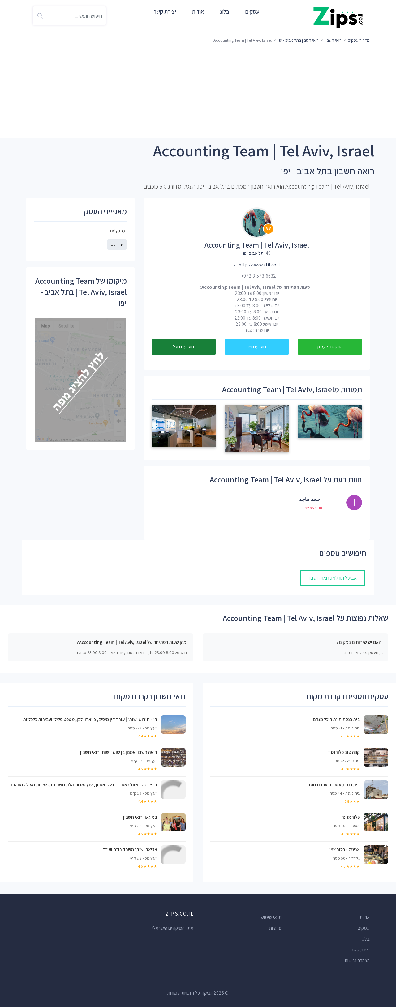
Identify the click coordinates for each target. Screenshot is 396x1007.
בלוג (224, 11)
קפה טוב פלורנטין (344, 752)
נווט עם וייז (257, 346)
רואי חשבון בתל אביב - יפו (298, 40)
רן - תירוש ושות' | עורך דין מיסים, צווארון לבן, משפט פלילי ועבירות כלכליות (90, 719)
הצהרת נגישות (357, 960)
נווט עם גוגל (183, 346)
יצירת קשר (164, 11)
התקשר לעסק (330, 346)
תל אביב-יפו (253, 253)
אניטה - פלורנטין (344, 849)
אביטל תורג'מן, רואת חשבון (333, 578)
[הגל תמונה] (330, 421)
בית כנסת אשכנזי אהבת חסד (334, 784)
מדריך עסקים (359, 40)
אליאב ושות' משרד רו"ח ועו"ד (129, 849)
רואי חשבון (333, 40)
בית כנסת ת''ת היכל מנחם (336, 719)
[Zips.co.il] (338, 17)
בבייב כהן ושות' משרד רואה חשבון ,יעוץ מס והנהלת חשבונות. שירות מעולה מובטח (84, 784)
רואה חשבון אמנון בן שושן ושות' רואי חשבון (118, 752)
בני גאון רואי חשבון (140, 817)
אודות (198, 11)
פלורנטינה (350, 817)
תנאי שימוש (271, 917)
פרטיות (275, 928)
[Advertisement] (198, 91)
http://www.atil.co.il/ (257, 264)
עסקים (252, 11)
